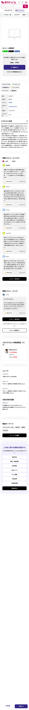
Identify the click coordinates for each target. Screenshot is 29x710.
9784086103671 (13, 106)
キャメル (8, 210)
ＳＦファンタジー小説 (8, 427)
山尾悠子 (17, 427)
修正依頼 (14, 479)
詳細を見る (14, 488)
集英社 (23, 427)
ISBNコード (14, 470)
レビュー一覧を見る (14, 319)
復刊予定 (14, 457)
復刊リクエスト (20, 10)
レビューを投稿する (14, 330)
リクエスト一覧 (7, 15)
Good (9, 181)
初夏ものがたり (13, 350)
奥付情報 (14, 466)
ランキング (17, 15)
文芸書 (10, 102)
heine (7, 256)
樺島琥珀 (8, 165)
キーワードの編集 (14, 435)
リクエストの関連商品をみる (14, 72)
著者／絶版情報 (14, 461)
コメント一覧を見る (14, 279)
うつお (7, 294)
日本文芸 (5, 430)
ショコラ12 (8, 233)
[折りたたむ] (27, 121)
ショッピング (8, 10)
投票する (21, 706)
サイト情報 (14, 474)
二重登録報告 (14, 483)
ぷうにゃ (8, 186)
